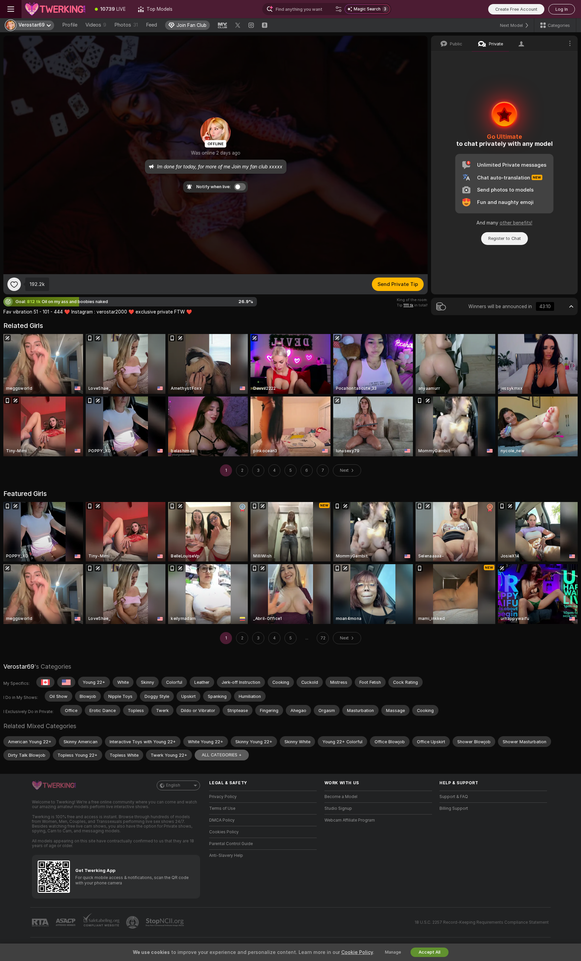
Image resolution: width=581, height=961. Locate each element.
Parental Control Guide (231, 843)
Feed (151, 25)
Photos (126, 25)
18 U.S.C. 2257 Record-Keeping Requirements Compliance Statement (482, 922)
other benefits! (516, 222)
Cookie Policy (357, 952)
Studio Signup (338, 808)
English (173, 785)
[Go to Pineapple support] (133, 922)
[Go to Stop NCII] (165, 922)
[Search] (338, 9)
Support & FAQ (453, 796)
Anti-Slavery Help (226, 855)
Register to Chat (504, 238)
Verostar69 (18, 666)
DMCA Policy (222, 820)
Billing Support (453, 808)
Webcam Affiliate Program (349, 820)
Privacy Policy (223, 796)
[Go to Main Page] (55, 9)
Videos (95, 25)
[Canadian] (45, 682)
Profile (69, 25)
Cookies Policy (224, 832)
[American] (66, 682)
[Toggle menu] (11, 9)
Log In (561, 9)
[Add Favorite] (14, 284)
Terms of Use (222, 808)
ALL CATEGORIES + (222, 754)
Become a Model (340, 796)
